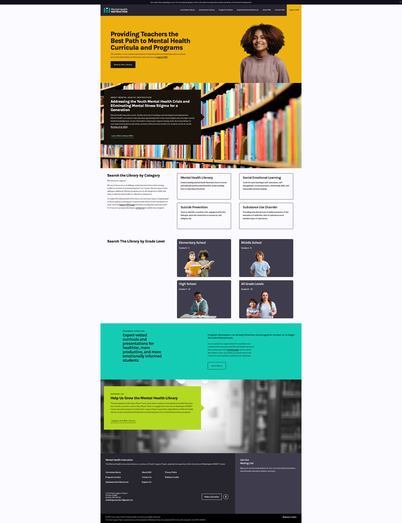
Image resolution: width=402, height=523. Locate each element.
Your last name (274, 491)
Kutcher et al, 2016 (119, 127)
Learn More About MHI (122, 136)
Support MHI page (127, 204)
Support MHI (294, 10)
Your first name (245, 491)
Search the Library (123, 64)
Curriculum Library (187, 10)
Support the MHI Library (123, 421)
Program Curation (226, 10)
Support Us (146, 482)
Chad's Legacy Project (158, 464)
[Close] (400, 2)
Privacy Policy (171, 472)
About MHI (267, 10)
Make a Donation (211, 497)
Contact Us (147, 477)
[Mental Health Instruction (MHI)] (115, 10)
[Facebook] (226, 497)
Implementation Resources (247, 10)
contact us (140, 208)
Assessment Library (207, 10)
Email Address (246, 495)
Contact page (233, 349)
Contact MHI (280, 10)
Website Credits (172, 477)
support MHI (162, 57)
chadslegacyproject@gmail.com (119, 500)
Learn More (216, 366)
